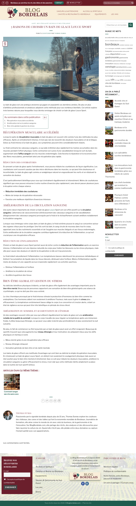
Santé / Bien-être (38, 23)
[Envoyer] (132, 3)
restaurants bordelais (119, 70)
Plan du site (87, 503)
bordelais (122, 45)
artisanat (112, 40)
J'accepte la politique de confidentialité (114, 249)
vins (121, 80)
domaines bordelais (118, 51)
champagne (111, 48)
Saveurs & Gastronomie (67, 11)
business (127, 45)
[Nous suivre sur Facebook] (3, 3)
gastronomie (112, 57)
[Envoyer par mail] (51, 401)
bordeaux (112, 44)
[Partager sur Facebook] (43, 401)
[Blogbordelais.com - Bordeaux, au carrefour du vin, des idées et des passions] (27, 13)
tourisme (127, 76)
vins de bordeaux (112, 83)
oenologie (110, 66)
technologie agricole (119, 76)
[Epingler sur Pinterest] (55, 401)
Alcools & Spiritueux (92, 11)
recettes (111, 70)
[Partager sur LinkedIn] (59, 401)
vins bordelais (127, 80)
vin (112, 79)
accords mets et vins (124, 37)
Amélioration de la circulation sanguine (21, 123)
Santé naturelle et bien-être (55, 23)
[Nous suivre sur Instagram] (7, 3)
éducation (108, 86)
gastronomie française (119, 61)
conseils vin (124, 48)
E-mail (107, 240)
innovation (109, 64)
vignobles (107, 80)
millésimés (122, 63)
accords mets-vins (111, 37)
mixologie (128, 63)
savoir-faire (108, 73)
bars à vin (117, 40)
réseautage (128, 70)
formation (123, 54)
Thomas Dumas (60, 33)
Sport (68, 23)
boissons (122, 40)
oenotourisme (121, 67)
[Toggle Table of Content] (43, 117)
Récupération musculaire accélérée (20, 121)
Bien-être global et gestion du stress (21, 126)
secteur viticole (116, 73)
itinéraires (116, 63)
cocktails (117, 48)
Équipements (100, 14)
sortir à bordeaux (125, 73)
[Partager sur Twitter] (47, 401)
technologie (109, 76)
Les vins (114, 14)
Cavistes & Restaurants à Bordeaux (74, 14)
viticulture (123, 83)
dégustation (115, 54)
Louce (52, 210)
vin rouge (117, 80)
